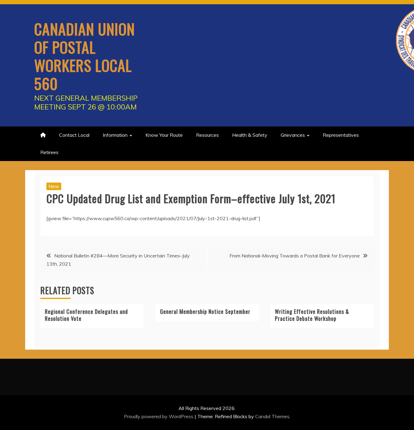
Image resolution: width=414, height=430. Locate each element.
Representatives (341, 135)
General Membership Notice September (205, 311)
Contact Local (74, 135)
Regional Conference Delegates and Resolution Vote (86, 314)
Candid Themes (272, 416)
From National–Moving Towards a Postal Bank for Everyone (294, 256)
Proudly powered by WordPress (159, 416)
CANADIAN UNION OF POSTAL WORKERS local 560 (84, 55)
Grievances (293, 135)
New (53, 186)
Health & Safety (249, 135)
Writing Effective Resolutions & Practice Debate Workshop (312, 314)
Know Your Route (164, 135)
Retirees (49, 152)
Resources (207, 135)
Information (115, 135)
